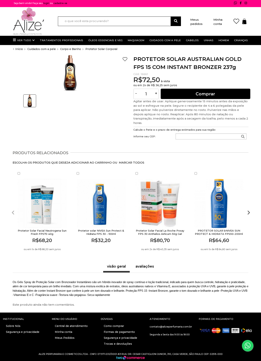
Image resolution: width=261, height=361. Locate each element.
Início (19, 49)
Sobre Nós (12, 326)
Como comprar (113, 326)
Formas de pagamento (119, 332)
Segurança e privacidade (22, 332)
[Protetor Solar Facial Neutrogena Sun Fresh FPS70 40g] (42, 203)
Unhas (208, 40)
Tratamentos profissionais (61, 40)
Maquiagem (136, 40)
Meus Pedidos (64, 338)
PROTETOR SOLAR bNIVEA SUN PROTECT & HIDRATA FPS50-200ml (219, 232)
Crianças (241, 40)
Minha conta (217, 21)
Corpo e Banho (70, 49)
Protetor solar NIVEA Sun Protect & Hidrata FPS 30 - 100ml (101, 232)
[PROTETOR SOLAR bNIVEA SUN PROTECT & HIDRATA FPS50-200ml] (219, 203)
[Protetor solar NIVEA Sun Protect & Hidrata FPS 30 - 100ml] (101, 203)
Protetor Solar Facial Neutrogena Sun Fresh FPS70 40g (42, 232)
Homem (223, 40)
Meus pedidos (196, 21)
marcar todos (131, 162)
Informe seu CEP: (144, 136)
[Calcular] (242, 136)
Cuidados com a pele (165, 40)
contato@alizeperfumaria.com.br (171, 326)
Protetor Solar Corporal (101, 49)
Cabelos (192, 40)
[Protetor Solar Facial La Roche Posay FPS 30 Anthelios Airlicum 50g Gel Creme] (160, 203)
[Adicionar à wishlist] (125, 60)
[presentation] (13, 213)
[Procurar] (176, 21)
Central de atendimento (71, 326)
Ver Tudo (24, 40)
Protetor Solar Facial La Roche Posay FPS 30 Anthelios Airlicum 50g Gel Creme (160, 234)
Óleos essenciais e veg (105, 40)
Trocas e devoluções (117, 343)
